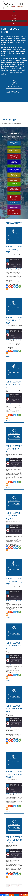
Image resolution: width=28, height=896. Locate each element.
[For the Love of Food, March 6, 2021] (14, 631)
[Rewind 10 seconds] (11, 264)
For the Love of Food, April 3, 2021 (14, 449)
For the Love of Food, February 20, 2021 (14, 774)
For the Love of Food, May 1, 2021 (14, 249)
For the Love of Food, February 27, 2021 (14, 709)
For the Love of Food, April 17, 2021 (14, 320)
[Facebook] (7, 286)
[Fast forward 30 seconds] (16, 264)
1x (13, 264)
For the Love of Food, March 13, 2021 (14, 581)
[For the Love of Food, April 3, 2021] (14, 435)
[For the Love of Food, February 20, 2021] (14, 760)
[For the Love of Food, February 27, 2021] (14, 694)
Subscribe (15, 266)
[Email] (19, 286)
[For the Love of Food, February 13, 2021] (14, 826)
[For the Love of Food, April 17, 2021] (14, 306)
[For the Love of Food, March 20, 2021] (14, 501)
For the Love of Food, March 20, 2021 (14, 516)
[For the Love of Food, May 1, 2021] (14, 235)
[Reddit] (9, 286)
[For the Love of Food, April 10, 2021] (14, 370)
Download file (9, 268)
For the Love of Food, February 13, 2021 (14, 840)
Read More (8, 292)
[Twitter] (14, 286)
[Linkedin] (17, 286)
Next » (19, 885)
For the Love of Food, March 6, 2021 (14, 646)
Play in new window (17, 268)
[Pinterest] (12, 286)
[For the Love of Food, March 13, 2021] (14, 567)
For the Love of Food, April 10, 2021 (14, 385)
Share (20, 266)
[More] (7, 289)
